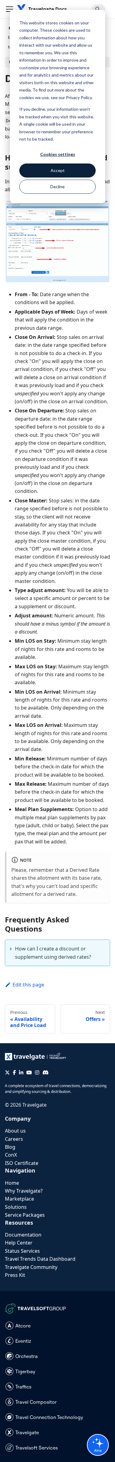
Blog (10, 1147)
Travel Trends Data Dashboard (40, 1258)
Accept (58, 170)
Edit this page (28, 984)
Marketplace (19, 1198)
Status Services (22, 1251)
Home (12, 1183)
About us (15, 1130)
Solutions (16, 1207)
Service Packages (25, 1215)
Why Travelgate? (24, 1190)
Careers (14, 1139)
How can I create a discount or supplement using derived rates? (53, 952)
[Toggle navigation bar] (9, 9)
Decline (57, 186)
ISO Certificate (21, 1163)
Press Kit (15, 1275)
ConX (11, 1154)
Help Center (19, 1242)
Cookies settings (57, 154)
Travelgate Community (31, 1267)
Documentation (23, 1234)
